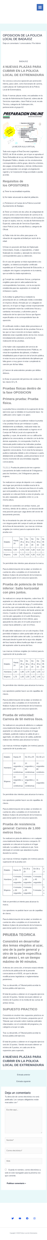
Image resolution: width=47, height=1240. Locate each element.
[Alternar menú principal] (40, 7)
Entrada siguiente (23, 1081)
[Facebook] (27, 1218)
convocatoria (25, 43)
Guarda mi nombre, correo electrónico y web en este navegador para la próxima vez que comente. (23, 1173)
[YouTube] (20, 1218)
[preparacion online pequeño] (23, 128)
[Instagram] (34, 1218)
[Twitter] (13, 1218)
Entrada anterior (23, 1075)
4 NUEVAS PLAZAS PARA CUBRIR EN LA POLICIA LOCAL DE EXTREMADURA (23, 1061)
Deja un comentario (11, 43)
